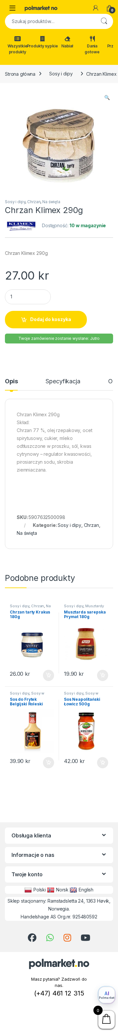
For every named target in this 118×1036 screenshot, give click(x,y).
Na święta (51, 201)
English (86, 889)
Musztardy (94, 606)
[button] (107, 97)
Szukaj (104, 21)
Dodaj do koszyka (50, 319)
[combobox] (50, 21)
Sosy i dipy (60, 73)
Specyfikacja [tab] (63, 381)
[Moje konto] (95, 8)
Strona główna (20, 73)
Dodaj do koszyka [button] (45, 675)
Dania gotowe (92, 48)
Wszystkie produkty (18, 48)
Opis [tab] (11, 381)
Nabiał (67, 45)
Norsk (62, 889)
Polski (39, 889)
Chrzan (33, 201)
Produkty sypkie (42, 45)
